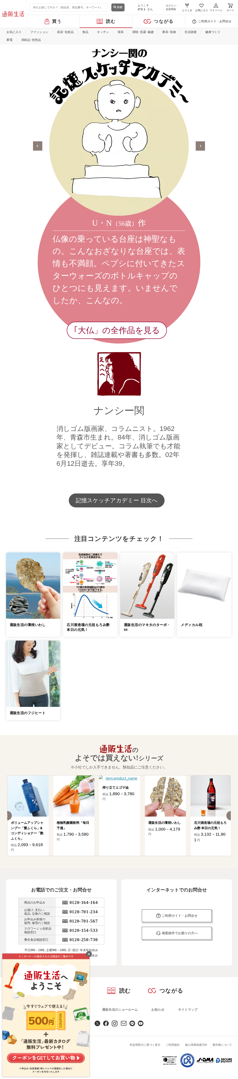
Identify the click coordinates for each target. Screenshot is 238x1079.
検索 (119, 7)
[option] (119, 274)
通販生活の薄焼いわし (118, 822)
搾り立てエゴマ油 (70, 787)
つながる (164, 21)
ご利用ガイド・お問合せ (214, 21)
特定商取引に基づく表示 (145, 1044)
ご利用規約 (173, 1044)
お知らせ (157, 1009)
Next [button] (200, 146)
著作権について (222, 1044)
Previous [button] (37, 146)
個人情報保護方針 (196, 1044)
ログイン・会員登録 (172, 7)
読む (111, 21)
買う (57, 21)
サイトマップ (188, 1009)
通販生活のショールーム (120, 1009)
